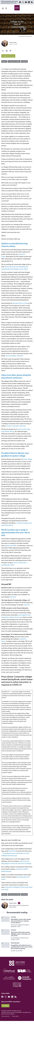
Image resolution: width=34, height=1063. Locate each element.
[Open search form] (6, 8)
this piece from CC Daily (20, 303)
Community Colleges (14, 61)
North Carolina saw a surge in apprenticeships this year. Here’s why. (15, 532)
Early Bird (12, 851)
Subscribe (5, 1005)
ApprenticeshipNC (10, 545)
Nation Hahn (13, 42)
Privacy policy (15, 1016)
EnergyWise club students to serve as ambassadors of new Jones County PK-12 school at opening (22, 946)
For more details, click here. (14, 356)
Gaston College (27, 459)
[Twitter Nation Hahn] (19, 903)
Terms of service (5, 1016)
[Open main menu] (2, 8)
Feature (4, 61)
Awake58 (24, 61)
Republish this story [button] (8, 56)
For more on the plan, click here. (16, 426)
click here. (13, 597)
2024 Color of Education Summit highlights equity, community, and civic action (20, 933)
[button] (6, 50)
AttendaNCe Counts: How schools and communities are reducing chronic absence (21, 920)
